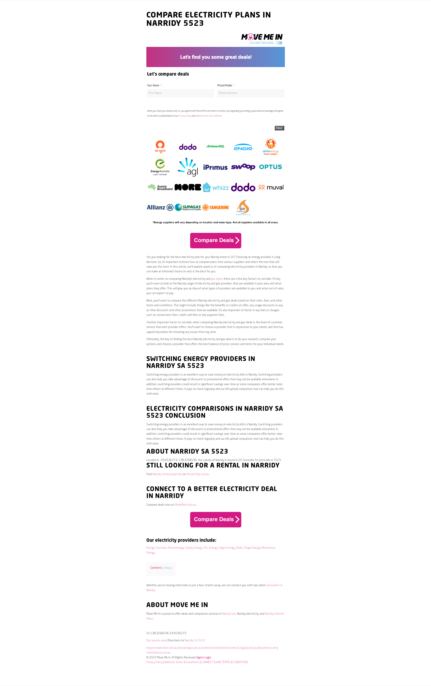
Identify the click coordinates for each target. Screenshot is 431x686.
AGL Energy (210, 547)
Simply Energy (193, 547)
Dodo (239, 547)
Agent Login (203, 657)
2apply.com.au (248, 648)
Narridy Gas (229, 613)
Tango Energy (252, 547)
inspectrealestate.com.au (161, 648)
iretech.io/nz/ (229, 648)
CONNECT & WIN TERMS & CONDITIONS (224, 662)
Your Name (153, 85)
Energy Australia (156, 547)
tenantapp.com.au (190, 648)
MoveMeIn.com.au (185, 504)
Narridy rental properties (167, 474)
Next (279, 128)
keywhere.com (267, 648)
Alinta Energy (175, 547)
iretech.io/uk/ (211, 648)
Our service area (156, 640)
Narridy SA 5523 (195, 640)
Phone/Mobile (224, 85)
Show (167, 568)
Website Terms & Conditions (209, 116)
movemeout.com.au (158, 652)
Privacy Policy (184, 116)
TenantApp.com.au (198, 474)
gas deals (216, 278)
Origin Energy (227, 547)
